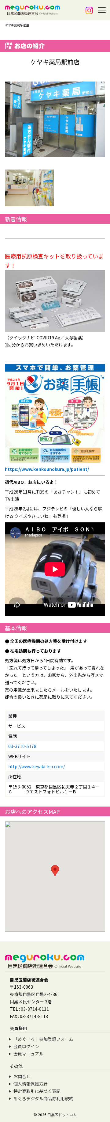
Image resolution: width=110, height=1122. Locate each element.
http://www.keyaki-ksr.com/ (36, 766)
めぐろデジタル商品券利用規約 (43, 1098)
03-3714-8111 (35, 1009)
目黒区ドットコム (62, 1114)
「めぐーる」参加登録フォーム (43, 1039)
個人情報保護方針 (30, 1084)
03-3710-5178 (22, 746)
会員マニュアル (28, 1054)
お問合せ (22, 1076)
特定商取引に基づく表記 (37, 1091)
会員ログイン (26, 1046)
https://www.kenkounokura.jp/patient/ (47, 469)
